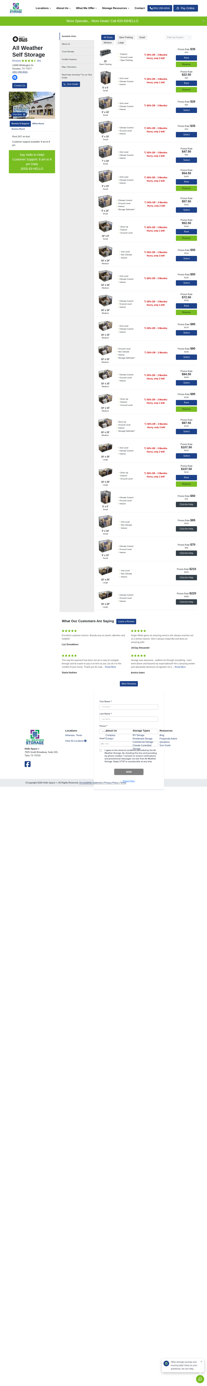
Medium (108, 42)
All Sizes (108, 37)
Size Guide (72, 84)
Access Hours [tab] (18, 129)
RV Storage (138, 735)
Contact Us (19, 85)
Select (186, 110)
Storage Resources (114, 8)
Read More (110, 667)
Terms (123, 783)
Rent (186, 58)
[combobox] (178, 37)
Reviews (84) (26, 61)
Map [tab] (69, 67)
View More (17, 114)
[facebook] (28, 766)
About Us (62, 8)
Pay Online (187, 8)
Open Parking (126, 37)
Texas (79, 735)
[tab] (77, 36)
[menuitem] (43, 8)
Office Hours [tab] (38, 124)
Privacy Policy (111, 783)
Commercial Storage (143, 742)
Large (121, 42)
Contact (140, 8)
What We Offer (85, 8)
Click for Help (186, 504)
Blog (162, 735)
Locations (42, 8)
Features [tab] (69, 59)
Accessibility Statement (91, 783)
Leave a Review (126, 621)
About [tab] (66, 44)
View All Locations (74, 741)
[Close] (203, 21)
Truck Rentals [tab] (68, 51)
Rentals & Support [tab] (20, 124)
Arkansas (70, 735)
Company (110, 735)
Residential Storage (143, 738)
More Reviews (129, 684)
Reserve (186, 64)
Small (142, 37)
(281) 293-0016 (20, 72)
